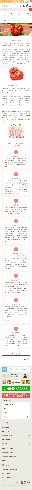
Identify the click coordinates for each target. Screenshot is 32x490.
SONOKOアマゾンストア (9, 448)
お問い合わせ (5, 465)
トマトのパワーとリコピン (11, 20)
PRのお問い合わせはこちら (9, 469)
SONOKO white (6, 461)
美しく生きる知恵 (7, 477)
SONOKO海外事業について (9, 456)
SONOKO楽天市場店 (7, 452)
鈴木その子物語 (6, 473)
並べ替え (26, 359)
